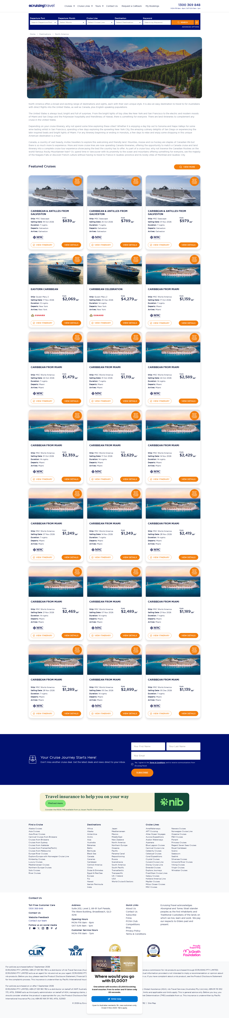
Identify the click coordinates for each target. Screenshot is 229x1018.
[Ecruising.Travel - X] (38, 928)
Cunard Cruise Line (154, 862)
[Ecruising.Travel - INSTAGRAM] (43, 928)
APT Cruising (152, 831)
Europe (90, 876)
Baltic (90, 848)
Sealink (174, 856)
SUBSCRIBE (142, 772)
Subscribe (131, 914)
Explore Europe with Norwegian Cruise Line (49, 856)
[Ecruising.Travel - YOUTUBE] (34, 928)
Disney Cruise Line (154, 865)
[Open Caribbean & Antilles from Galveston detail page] (38, 237)
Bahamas (91, 845)
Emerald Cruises (153, 867)
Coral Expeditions (154, 856)
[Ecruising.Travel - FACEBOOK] (30, 928)
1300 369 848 (189, 5)
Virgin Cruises (177, 867)
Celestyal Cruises (153, 853)
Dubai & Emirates (95, 870)
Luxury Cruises (35, 862)
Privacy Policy (133, 930)
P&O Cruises (177, 837)
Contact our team (38, 920)
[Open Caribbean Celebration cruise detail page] (114, 269)
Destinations (45, 34)
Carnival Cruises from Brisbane (43, 837)
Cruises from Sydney (38, 842)
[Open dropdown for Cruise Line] (111, 22)
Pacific (115, 851)
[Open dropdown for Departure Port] (55, 22)
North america (62, 34)
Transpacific (117, 873)
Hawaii (90, 881)
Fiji (88, 878)
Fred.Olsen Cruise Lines (156, 873)
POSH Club (132, 921)
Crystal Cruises (153, 859)
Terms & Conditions (136, 934)
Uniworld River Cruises (182, 862)
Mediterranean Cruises (39, 865)
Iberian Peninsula (95, 884)
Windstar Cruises (179, 870)
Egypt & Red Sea (94, 873)
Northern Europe (119, 845)
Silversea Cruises (179, 859)
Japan (114, 828)
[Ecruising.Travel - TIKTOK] (56, 928)
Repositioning (118, 856)
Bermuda (91, 851)
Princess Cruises (178, 842)
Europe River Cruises (38, 853)
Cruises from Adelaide (39, 845)
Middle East (117, 837)
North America (118, 842)
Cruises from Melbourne (40, 851)
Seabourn (175, 853)
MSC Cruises (151, 887)
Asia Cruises (34, 831)
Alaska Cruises (35, 828)
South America (118, 865)
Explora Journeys (154, 870)
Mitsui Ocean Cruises (155, 884)
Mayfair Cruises (153, 881)
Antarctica (92, 834)
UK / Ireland (117, 876)
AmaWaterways (153, 828)
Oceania (115, 848)
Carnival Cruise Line (155, 848)
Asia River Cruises (37, 834)
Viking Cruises (178, 865)
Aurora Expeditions (155, 837)
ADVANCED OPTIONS (190, 27)
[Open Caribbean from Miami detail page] (155, 315)
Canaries (91, 859)
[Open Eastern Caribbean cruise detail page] (56, 269)
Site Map (152, 1003)
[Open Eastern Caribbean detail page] (38, 315)
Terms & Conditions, (157, 763)
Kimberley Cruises (37, 859)
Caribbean (92, 862)
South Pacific (118, 867)
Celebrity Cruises (153, 851)
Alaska (90, 831)
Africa (90, 828)
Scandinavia (117, 862)
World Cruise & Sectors (122, 881)
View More (189, 167)
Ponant (174, 839)
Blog (128, 927)
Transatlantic (118, 870)
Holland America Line (156, 878)
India (89, 887)
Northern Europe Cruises (40, 867)
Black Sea (91, 853)
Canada (90, 856)
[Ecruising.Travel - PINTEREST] (52, 928)
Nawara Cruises (178, 828)
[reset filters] (197, 22)
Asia (89, 839)
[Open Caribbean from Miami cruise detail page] (173, 269)
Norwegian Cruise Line (181, 831)
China (90, 867)
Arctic (90, 837)
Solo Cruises (34, 870)
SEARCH (184, 22)
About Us (131, 908)
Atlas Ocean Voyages (155, 834)
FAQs (129, 918)
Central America (94, 865)
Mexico (115, 834)
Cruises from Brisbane (39, 839)
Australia (91, 842)
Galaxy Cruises (152, 876)
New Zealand (118, 839)
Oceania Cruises (178, 834)
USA (114, 878)
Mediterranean (118, 831)
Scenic (174, 851)
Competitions (133, 924)
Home (32, 34)
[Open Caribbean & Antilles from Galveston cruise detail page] (56, 190)
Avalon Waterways (154, 839)
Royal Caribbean (179, 848)
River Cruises (35, 873)
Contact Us (131, 911)
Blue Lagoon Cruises (155, 845)
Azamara (150, 842)
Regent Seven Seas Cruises (183, 845)
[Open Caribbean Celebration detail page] (96, 315)
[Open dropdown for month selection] (83, 22)
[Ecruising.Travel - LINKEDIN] (47, 928)
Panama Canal (118, 853)
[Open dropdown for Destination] (140, 22)
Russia (115, 859)
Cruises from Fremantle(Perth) (43, 848)
